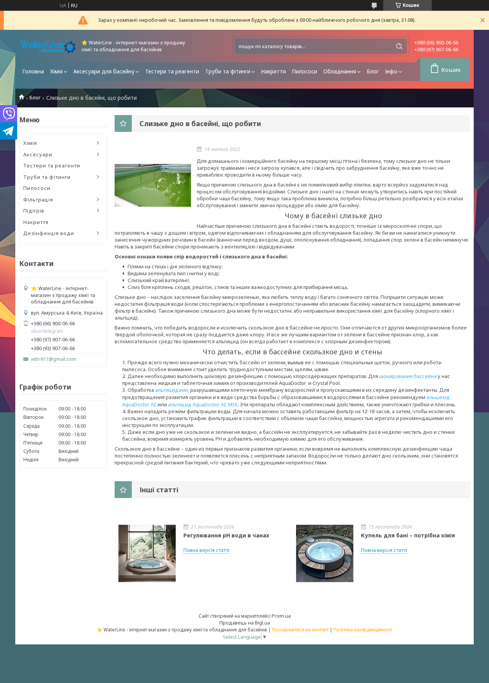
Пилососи (304, 71)
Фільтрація (38, 199)
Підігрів (33, 210)
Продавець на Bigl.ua (244, 622)
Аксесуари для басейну (103, 71)
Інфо (391, 71)
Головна (33, 71)
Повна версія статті (206, 550)
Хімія (56, 71)
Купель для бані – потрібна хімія (408, 535)
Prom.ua (281, 615)
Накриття (273, 71)
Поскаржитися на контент (300, 629)
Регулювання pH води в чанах (226, 535)
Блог (373, 71)
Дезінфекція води (48, 233)
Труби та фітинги (227, 71)
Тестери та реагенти (172, 71)
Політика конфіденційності (363, 629)
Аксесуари (37, 154)
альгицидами (171, 389)
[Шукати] (399, 46)
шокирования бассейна (408, 376)
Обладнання (339, 71)
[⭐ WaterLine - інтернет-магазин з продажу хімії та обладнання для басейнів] (47, 46)
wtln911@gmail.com (53, 359)
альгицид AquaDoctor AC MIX (202, 404)
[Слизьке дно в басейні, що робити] (153, 185)
